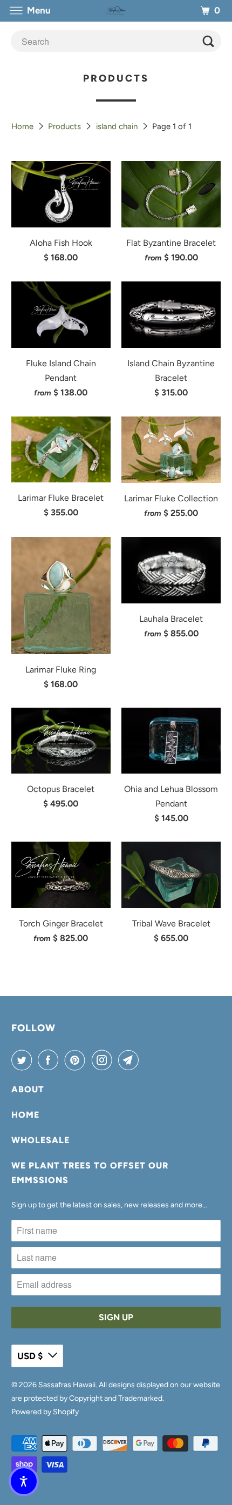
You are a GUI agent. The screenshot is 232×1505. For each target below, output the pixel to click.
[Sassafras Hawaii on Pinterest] (77, 1060)
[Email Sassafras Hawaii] (130, 1060)
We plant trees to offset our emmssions (89, 1172)
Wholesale (40, 1140)
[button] (24, 1481)
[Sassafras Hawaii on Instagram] (104, 1060)
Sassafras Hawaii (66, 1384)
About (27, 1089)
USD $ (30, 1356)
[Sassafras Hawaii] (116, 10)
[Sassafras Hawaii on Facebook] (50, 1060)
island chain (118, 126)
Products (65, 126)
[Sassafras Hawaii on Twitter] (23, 1060)
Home (23, 126)
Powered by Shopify (45, 1411)
